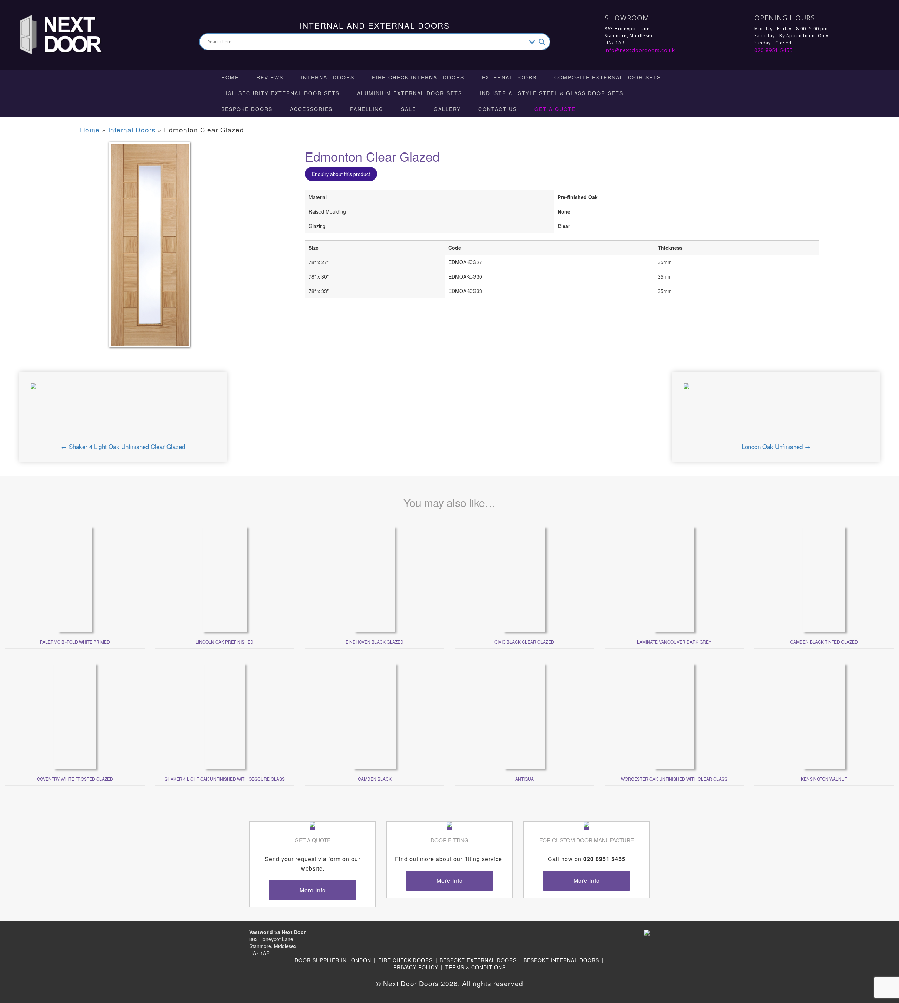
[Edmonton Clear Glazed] (149, 249)
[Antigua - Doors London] (524, 714)
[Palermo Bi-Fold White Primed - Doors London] (75, 577)
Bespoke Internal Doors (561, 960)
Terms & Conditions (475, 967)
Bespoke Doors (247, 108)
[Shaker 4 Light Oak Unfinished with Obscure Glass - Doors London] (225, 714)
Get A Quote (555, 108)
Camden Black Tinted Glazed (824, 642)
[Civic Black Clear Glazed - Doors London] (524, 577)
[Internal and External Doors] (54, 34)
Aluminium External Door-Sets (409, 93)
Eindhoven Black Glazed (374, 642)
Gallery (447, 108)
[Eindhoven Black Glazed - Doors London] (374, 577)
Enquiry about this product (341, 173)
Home (230, 77)
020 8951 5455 (773, 50)
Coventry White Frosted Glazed (75, 779)
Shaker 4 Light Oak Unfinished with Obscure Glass (225, 779)
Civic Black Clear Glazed (524, 642)
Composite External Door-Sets (607, 77)
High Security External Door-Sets (280, 93)
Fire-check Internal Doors (418, 77)
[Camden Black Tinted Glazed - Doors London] (824, 577)
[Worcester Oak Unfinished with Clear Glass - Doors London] (674, 714)
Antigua (524, 779)
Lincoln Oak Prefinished (225, 642)
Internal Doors (327, 77)
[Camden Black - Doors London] (374, 714)
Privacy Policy (415, 967)
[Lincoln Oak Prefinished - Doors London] (225, 577)
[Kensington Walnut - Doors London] (824, 714)
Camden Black (375, 779)
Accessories (311, 108)
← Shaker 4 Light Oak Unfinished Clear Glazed (123, 446)
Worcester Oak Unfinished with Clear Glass (674, 779)
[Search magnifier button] (542, 42)
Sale (408, 108)
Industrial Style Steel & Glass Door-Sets (551, 93)
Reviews (269, 77)
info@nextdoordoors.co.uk (640, 50)
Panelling (366, 108)
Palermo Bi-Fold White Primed (75, 642)
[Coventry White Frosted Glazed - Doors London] (75, 714)
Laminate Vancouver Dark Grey (674, 642)
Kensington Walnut (824, 779)
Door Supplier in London (333, 960)
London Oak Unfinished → (776, 446)
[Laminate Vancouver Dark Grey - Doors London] (674, 577)
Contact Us (497, 108)
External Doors (509, 77)
